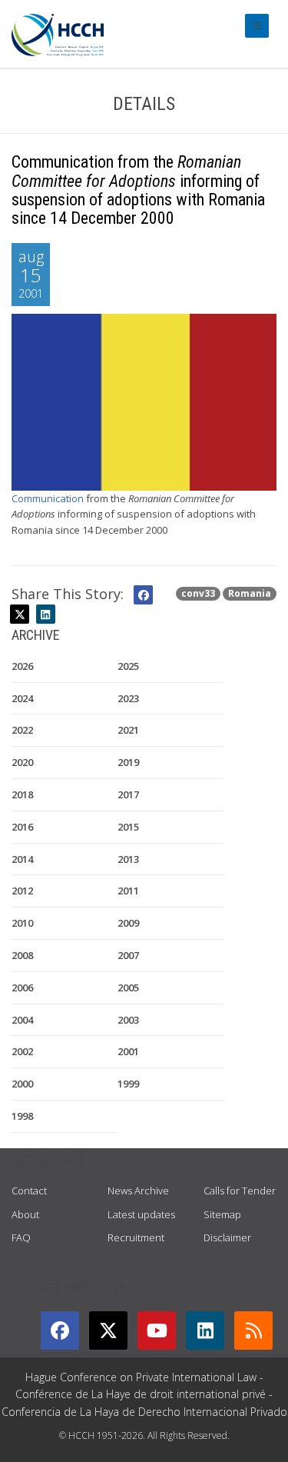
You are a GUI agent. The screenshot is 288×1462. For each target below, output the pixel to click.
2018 (22, 794)
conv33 (198, 593)
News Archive (138, 1190)
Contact (29, 1190)
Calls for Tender (240, 1190)
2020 (22, 762)
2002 (22, 1051)
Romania (249, 593)
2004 (22, 1020)
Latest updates (141, 1214)
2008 (22, 955)
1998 (22, 1116)
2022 (22, 730)
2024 (22, 698)
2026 (22, 666)
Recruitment (136, 1237)
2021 (128, 730)
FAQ (21, 1237)
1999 (128, 1084)
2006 (22, 987)
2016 (22, 827)
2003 (128, 1020)
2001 (128, 1051)
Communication (48, 498)
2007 (128, 955)
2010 (22, 923)
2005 (128, 987)
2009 (128, 923)
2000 (22, 1084)
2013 (128, 859)
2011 (128, 891)
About (25, 1214)
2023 (128, 698)
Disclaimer (227, 1237)
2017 (128, 794)
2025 (128, 666)
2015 (128, 827)
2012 (22, 891)
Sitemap (222, 1214)
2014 (22, 859)
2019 (128, 762)
